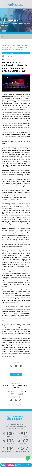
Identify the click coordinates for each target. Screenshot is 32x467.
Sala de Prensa (12, 45)
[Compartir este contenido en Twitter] (16, 366)
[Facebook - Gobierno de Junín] (11, 400)
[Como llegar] (25, 391)
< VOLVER (16, 374)
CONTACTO (16, 383)
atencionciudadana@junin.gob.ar (16, 426)
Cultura (5, 53)
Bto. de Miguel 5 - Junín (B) (15, 391)
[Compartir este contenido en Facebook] (11, 366)
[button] (16, 465)
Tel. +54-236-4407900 (16, 428)
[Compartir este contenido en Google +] (20, 366)
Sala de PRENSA (10, 20)
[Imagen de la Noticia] (3, 56)
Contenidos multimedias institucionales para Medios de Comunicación (15, 24)
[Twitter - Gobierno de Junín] (16, 400)
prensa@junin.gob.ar (16, 397)
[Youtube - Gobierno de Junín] (20, 400)
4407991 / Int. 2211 (16, 394)
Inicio (4, 45)
